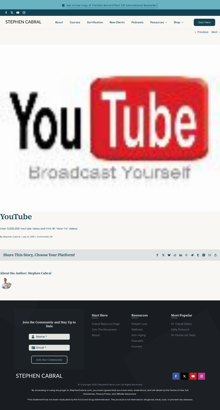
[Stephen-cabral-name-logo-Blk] (23, 21)
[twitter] (12, 12)
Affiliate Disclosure (126, 393)
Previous (202, 32)
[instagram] (24, 12)
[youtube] (17, 12)
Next (214, 32)
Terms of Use (177, 390)
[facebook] (6, 12)
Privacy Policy (103, 393)
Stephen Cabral (11, 236)
